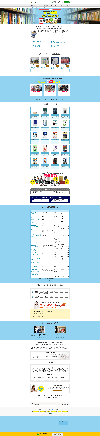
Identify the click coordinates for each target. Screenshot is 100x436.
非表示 (51, 39)
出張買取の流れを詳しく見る (40, 337)
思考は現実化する (33, 225)
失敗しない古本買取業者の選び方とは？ (56, 45)
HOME (32, 7)
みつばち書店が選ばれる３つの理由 (55, 41)
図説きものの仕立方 (33, 212)
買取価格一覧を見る (50, 280)
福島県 (48, 411)
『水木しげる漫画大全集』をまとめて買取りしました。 (34, 68)
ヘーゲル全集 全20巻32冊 (34, 254)
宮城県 (56, 411)
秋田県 (67, 411)
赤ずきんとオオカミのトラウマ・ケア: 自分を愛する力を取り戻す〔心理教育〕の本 (36, 235)
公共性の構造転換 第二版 (34, 246)
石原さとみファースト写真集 (35, 271)
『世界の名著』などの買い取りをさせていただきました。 (65, 68)
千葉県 (41, 411)
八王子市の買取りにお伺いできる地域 (55, 46)
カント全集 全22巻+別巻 (34, 250)
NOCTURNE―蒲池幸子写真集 (35, 266)
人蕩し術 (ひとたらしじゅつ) (35, 242)
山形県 (59, 411)
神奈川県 (37, 411)
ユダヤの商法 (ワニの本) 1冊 (35, 226)
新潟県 (52, 411)
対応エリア (36, 7)
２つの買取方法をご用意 (36, 46)
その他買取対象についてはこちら (50, 187)
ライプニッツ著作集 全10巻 (35, 252)
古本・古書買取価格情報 (36, 45)
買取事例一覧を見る (50, 73)
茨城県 (45, 411)
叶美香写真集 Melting (34, 269)
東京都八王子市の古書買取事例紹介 (38, 41)
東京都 (39, 7)
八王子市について (35, 48)
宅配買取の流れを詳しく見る (60, 337)
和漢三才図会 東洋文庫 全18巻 (35, 219)
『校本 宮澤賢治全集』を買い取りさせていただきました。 (55, 68)
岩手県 (63, 411)
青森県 (50, 413)
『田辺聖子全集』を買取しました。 (45, 68)
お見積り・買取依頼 (53, 48)
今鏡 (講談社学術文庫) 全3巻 (35, 223)
